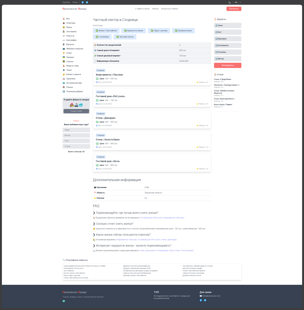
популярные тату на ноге (73, 268)
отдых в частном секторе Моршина (137, 273)
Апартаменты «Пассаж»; (127, 239)
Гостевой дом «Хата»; (165, 250)
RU (236, 2)
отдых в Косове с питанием (193, 273)
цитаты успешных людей (192, 268)
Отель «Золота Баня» (108, 139)
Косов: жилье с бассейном (74, 273)
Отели (75, 2)
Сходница (100, 70)
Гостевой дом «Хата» (108, 161)
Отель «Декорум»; (169, 239)
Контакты (234, 9)
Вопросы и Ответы (169, 9)
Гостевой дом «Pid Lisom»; (149, 239)
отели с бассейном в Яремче (194, 271)
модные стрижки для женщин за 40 (137, 268)
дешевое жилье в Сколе (192, 275)
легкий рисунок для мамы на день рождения (140, 271)
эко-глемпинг (69, 271)
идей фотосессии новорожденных (136, 266)
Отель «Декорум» (106, 117)
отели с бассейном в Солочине (76, 278)
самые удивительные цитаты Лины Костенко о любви (84, 266)
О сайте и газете (142, 9)
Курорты (66, 2)
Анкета (155, 9)
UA (240, 2)
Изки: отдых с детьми (72, 275)
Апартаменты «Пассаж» (109, 74)
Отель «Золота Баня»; (184, 250)
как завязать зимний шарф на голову (198, 266)
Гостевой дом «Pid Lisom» (110, 96)
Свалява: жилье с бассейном (134, 275)
